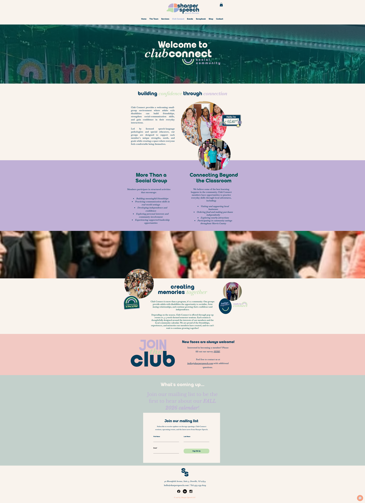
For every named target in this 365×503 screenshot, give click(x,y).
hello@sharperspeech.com (200, 363)
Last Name (187, 436)
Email (155, 448)
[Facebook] (179, 491)
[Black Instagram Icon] (191, 491)
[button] (221, 4)
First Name (156, 436)
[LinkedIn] (185, 491)
